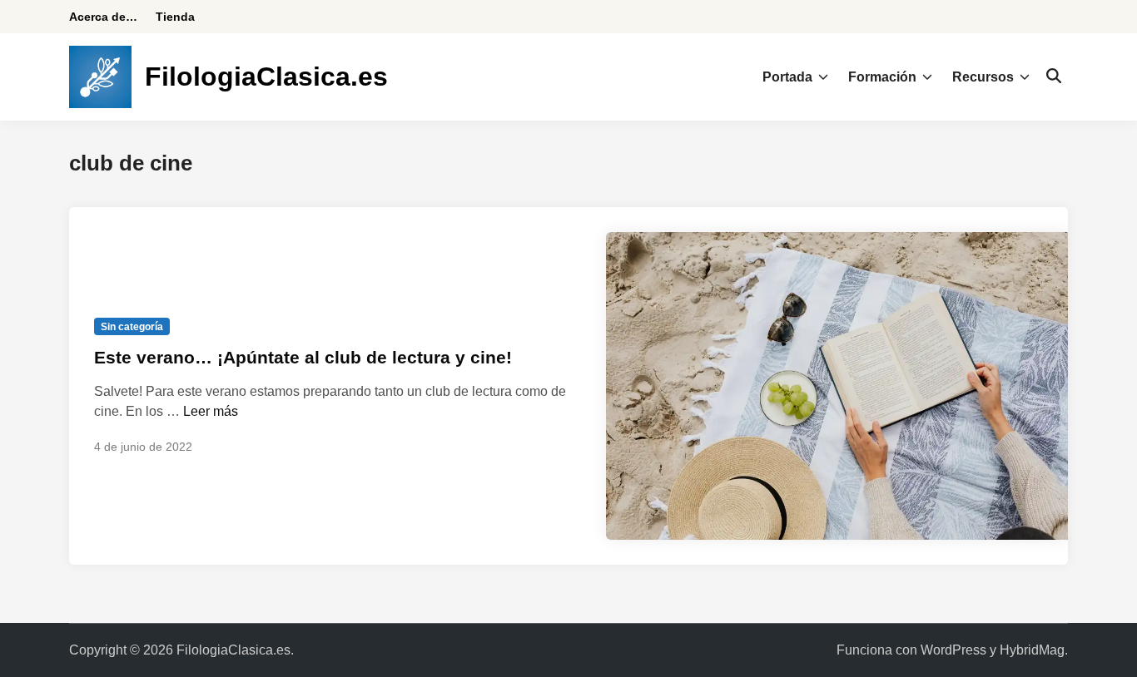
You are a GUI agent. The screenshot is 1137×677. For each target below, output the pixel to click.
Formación (882, 77)
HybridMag (1032, 650)
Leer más (210, 411)
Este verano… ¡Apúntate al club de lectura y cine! (303, 357)
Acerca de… (103, 16)
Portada (787, 77)
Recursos (983, 77)
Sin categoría (132, 327)
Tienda (175, 16)
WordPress (953, 650)
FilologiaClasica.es (266, 76)
